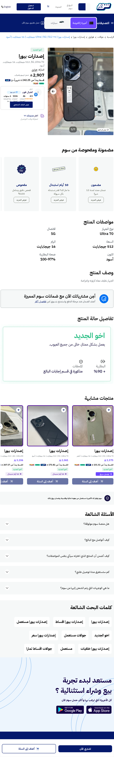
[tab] (83, 23)
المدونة (58, 6)
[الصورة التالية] (53, 91)
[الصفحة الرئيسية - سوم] (104, 7)
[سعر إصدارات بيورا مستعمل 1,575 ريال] (92, 426)
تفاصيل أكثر (40, 302)
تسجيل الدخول (31, 7)
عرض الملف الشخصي (21, 104)
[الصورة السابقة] (108, 91)
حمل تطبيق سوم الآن (30, 22)
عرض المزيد (96, 200)
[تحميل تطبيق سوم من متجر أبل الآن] (99, 710)
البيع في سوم (69, 7)
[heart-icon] (108, 410)
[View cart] (48, 6)
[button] (82, 6)
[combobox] (84, 6)
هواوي (34, 70)
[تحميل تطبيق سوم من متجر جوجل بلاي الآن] (71, 710)
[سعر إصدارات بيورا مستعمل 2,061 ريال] (47, 426)
